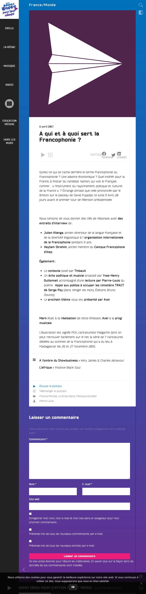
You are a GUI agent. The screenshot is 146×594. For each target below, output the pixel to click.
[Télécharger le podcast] (50, 155)
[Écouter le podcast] (43, 155)
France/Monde (48, 396)
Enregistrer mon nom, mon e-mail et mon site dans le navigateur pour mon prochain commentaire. (74, 520)
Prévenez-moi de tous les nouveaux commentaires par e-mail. (66, 533)
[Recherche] (140, 5)
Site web (34, 499)
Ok (73, 587)
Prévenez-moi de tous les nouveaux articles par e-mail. (61, 545)
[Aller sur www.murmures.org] (9, 103)
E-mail (87, 484)
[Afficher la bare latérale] (140, 12)
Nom (32, 484)
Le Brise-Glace (66, 396)
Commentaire (38, 439)
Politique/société (86, 396)
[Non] (141, 583)
